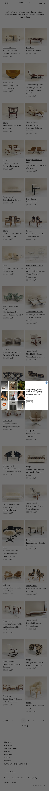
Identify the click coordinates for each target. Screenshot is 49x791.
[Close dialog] (46, 382)
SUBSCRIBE (29, 401)
